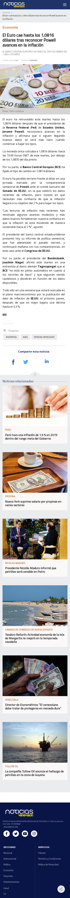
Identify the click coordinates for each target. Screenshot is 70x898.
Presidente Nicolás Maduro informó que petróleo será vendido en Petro (30, 570)
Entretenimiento (11, 882)
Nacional (7, 853)
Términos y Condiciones (49, 858)
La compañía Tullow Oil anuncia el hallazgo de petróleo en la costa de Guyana (34, 773)
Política (6, 864)
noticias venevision (44, 337)
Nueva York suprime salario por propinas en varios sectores (33, 503)
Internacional (9, 858)
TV (4, 894)
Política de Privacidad (48, 864)
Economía (6, 12)
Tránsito (42, 853)
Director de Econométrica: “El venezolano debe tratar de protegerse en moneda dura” (33, 706)
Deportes (8, 876)
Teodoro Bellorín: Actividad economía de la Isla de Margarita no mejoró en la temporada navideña (34, 638)
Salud (6, 888)
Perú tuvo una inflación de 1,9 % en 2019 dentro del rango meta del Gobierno (31, 437)
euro (25, 337)
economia (11, 337)
